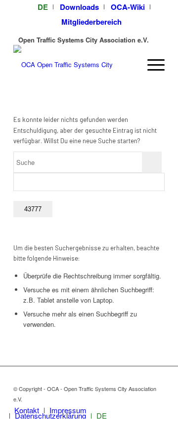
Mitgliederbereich (91, 21)
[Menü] (151, 64)
